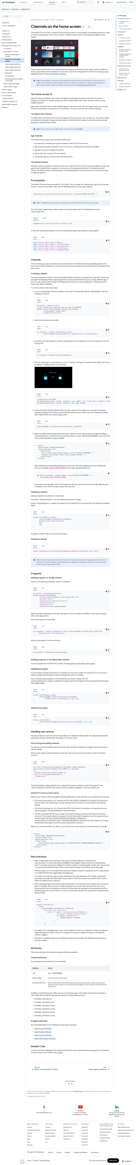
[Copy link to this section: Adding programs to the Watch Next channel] (71, 660)
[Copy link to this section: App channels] (44, 136)
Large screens (67, 1127)
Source (29, 1136)
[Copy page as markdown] (89, 26)
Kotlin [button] (44, 218)
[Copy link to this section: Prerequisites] (47, 181)
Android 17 (85, 1127)
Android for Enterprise (33, 1130)
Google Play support (124, 1133)
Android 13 (85, 1139)
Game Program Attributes (43, 1035)
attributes (38, 294)
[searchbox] (12, 16)
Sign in (131, 2)
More (63, 2)
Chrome (58, 1152)
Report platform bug (124, 1127)
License (35, 1160)
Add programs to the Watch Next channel (81, 664)
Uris (62, 826)
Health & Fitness (49, 1133)
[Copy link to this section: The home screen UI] (54, 94)
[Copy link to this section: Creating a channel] (49, 274)
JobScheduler (57, 873)
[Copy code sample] (109, 192)
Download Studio (105, 1138)
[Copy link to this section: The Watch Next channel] (53, 114)
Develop (52, 2)
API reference (104, 1135)
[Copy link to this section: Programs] (43, 574)
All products (95, 1152)
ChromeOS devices (69, 1133)
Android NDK (103, 1141)
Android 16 (85, 1130)
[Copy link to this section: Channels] (42, 260)
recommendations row (84, 85)
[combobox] (85, 2)
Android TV (25, 9)
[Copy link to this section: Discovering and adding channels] (61, 743)
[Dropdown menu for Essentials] (28, 2)
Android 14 (85, 1136)
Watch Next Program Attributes (45, 1039)
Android (29, 1127)
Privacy (47, 1139)
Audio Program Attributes (43, 1032)
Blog (28, 1142)
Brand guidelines (45, 1160)
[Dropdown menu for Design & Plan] (44, 2)
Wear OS (66, 1130)
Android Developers (36, 20)
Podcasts (29, 1145)
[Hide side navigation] (22, 1162)
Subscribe (113, 1160)
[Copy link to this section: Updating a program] (50, 669)
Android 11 (85, 1145)
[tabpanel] (70, 223)
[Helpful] (105, 19)
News (28, 1139)
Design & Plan (37, 2)
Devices (15, 9)
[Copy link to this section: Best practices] (48, 857)
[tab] (35, 218)
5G (46, 1142)
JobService (68, 873)
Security (29, 1133)
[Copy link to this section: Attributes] (43, 948)
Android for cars (68, 1136)
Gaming (47, 1127)
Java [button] (43, 237)
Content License (78, 1091)
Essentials (22, 2)
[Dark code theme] (106, 192)
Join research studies (124, 1136)
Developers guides (105, 1132)
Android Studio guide (106, 1129)
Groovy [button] (35, 218)
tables (41, 616)
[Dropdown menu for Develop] (57, 2)
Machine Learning (50, 1130)
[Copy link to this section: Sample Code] (47, 1046)
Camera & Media (50, 1136)
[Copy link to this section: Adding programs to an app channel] (63, 578)
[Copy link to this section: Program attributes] (49, 1021)
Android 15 (85, 1133)
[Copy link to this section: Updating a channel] (49, 492)
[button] (12, 39)
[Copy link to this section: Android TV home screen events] (61, 793)
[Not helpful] (108, 19)
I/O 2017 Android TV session (56, 74)
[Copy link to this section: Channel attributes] (48, 958)
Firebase (67, 1152)
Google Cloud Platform (80, 1152)
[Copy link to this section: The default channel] (50, 162)
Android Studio (121, 2)
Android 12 (85, 1142)
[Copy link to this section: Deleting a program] (49, 708)
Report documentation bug (126, 1130)
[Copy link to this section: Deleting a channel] (48, 539)
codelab (59, 1053)
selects (60, 415)
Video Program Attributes (43, 1029)
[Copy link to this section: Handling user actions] (56, 732)
